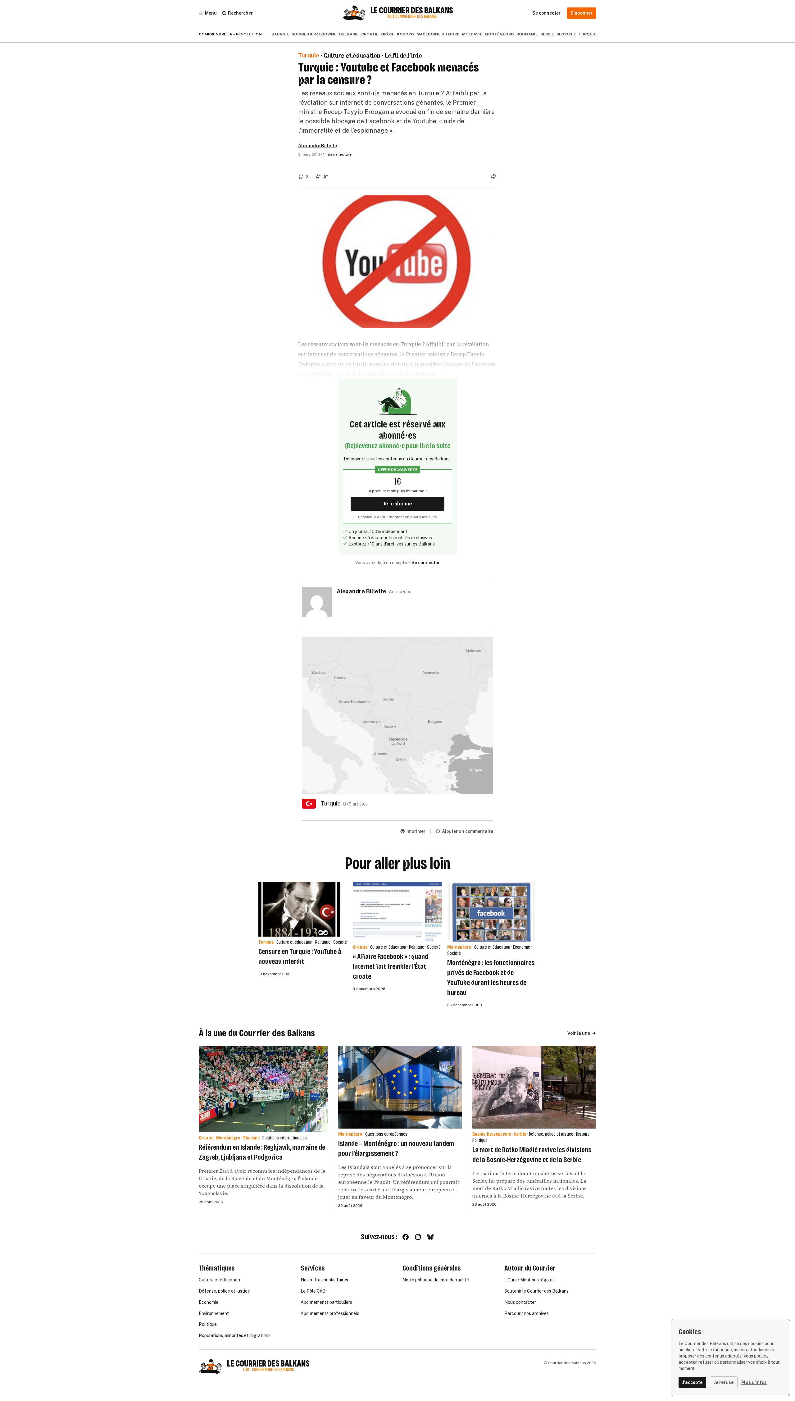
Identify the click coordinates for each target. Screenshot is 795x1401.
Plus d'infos (754, 1382)
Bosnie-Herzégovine (314, 34)
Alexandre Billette (317, 145)
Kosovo (405, 34)
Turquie (587, 34)
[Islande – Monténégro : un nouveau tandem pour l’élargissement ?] (400, 1087)
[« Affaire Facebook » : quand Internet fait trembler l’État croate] (397, 912)
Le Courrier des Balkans (411, 10)
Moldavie (472, 34)
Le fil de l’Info (403, 55)
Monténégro (499, 34)
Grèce (387, 34)
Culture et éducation (352, 55)
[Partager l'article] (494, 176)
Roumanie (527, 34)
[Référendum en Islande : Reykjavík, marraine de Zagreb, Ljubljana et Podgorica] (263, 1089)
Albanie (280, 34)
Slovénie (566, 34)
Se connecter (425, 562)
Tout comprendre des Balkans (412, 17)
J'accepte (692, 1382)
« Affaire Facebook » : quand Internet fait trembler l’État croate (390, 966)
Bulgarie (349, 34)
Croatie (370, 34)
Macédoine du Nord (438, 34)
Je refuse (724, 1382)
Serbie (547, 34)
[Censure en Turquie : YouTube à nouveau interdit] (299, 909)
